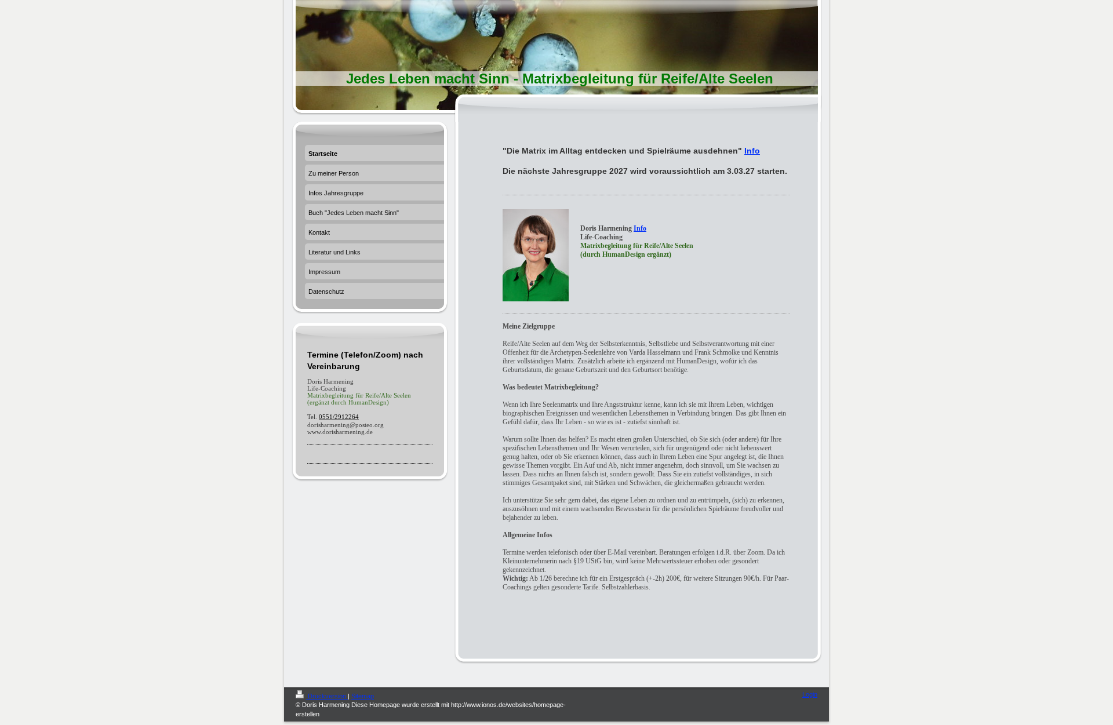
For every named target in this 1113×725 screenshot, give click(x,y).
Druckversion (327, 696)
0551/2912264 (339, 416)
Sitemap (362, 696)
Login (809, 694)
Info (752, 150)
